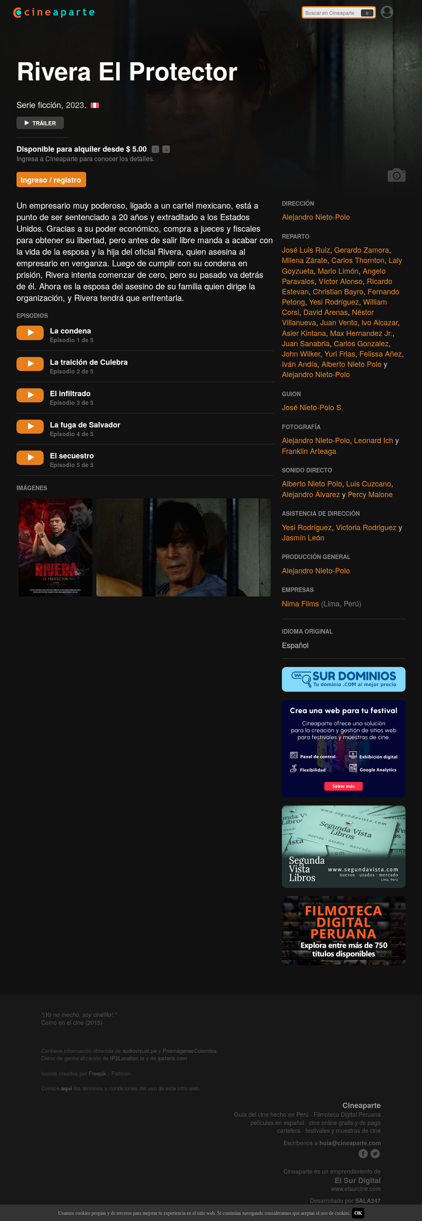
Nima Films (300, 603)
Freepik (97, 1073)
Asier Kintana (304, 332)
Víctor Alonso (341, 280)
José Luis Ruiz (306, 249)
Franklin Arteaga (309, 450)
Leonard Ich (373, 439)
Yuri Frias (339, 353)
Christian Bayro (338, 291)
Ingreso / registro (51, 179)
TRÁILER (44, 123)
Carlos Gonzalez (361, 343)
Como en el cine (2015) (72, 1022)
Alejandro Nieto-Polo (316, 216)
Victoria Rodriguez (366, 526)
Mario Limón (338, 270)
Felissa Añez (380, 353)
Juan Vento (338, 322)
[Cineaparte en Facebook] (363, 1153)
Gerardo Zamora (361, 249)
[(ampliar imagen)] (55, 547)
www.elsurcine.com (356, 1189)
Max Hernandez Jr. (361, 332)
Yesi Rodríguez (334, 301)
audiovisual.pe (139, 1050)
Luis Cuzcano (368, 483)
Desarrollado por (345, 1201)
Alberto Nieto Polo (351, 363)
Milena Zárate (304, 259)
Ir (367, 13)
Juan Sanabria (306, 343)
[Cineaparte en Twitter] (375, 1153)
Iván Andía (299, 363)
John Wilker (301, 353)
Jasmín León (303, 537)
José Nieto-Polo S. (312, 407)
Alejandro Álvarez (311, 493)
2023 (75, 104)
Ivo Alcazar (379, 322)
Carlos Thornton (357, 259)
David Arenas (325, 311)
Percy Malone (370, 493)
